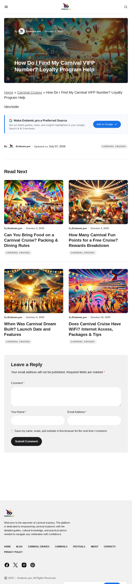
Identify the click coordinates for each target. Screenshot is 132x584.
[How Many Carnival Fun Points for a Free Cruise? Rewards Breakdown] (98, 202)
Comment (17, 383)
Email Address (76, 411)
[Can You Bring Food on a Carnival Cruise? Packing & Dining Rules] (33, 202)
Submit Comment (26, 441)
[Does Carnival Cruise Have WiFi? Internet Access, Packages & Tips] (98, 291)
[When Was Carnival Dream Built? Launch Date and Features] (33, 291)
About (94, 546)
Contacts (110, 546)
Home (8, 92)
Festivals (79, 546)
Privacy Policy (13, 552)
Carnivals (61, 546)
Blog (19, 546)
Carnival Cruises (29, 92)
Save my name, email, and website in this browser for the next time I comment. (61, 430)
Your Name (18, 411)
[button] (6, 7)
